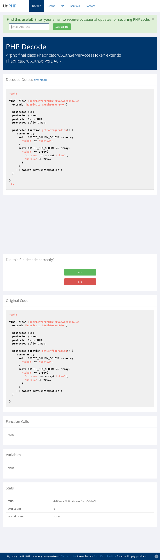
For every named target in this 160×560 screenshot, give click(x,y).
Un (10, 6)
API (63, 6)
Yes (80, 272)
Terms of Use (68, 556)
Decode (36, 6)
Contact (90, 6)
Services (75, 6)
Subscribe (61, 27)
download (40, 80)
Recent (51, 6)
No (80, 282)
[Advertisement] (35, 226)
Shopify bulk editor (105, 556)
